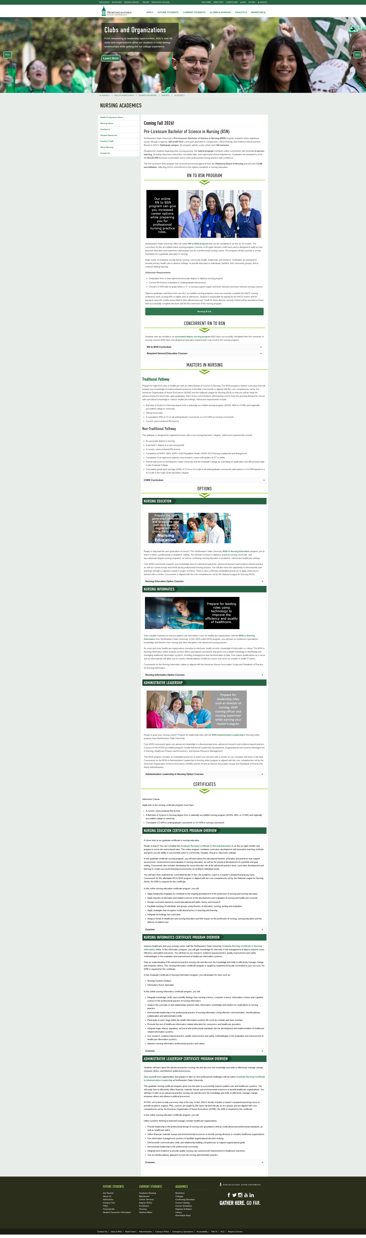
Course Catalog (182, 1203)
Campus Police (162, 1231)
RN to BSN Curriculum (159, 347)
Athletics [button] (241, 12)
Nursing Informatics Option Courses (165, 675)
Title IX (214, 1231)
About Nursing (106, 147)
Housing (143, 1209)
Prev (7, 54)
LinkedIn (251, 1195)
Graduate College (161, 2)
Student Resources (108, 135)
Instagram (240, 1195)
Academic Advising (147, 1193)
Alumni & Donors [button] (220, 12)
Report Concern (235, 1231)
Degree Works (145, 1203)
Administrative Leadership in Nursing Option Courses (174, 774)
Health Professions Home (111, 117)
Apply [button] (149, 12)
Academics (105, 129)
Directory (218, 2)
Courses (150, 929)
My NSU (252, 2)
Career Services (146, 1199)
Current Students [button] (194, 12)
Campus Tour (109, 1203)
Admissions (108, 1199)
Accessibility (202, 1231)
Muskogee (117, 2)
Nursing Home (106, 123)
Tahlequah (104, 2)
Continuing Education (185, 1199)
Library (178, 1212)
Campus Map (232, 2)
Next (357, 54)
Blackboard (144, 1196)
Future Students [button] (168, 12)
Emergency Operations (182, 1231)
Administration (145, 1231)
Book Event (130, 1231)
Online (146, 2)
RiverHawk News (183, 1215)
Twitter (234, 1195)
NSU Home (206, 2)
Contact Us (105, 153)
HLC (223, 1231)
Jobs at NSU (116, 1231)
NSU (117, 11)
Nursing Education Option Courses (164, 581)
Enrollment (144, 1206)
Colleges (179, 1196)
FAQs (105, 1206)
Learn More (111, 58)
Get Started (108, 1193)
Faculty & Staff (106, 141)
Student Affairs (145, 1212)
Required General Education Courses (167, 353)
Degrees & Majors (183, 1209)
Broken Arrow (131, 2)
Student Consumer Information (117, 1212)
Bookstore (180, 1193)
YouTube (246, 1195)
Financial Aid (108, 1209)
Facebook (229, 1195)
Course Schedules (183, 1206)
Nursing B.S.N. (204, 311)
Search (263, 2)
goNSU (243, 2)
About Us (107, 1196)
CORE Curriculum (153, 480)
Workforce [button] (258, 12)
